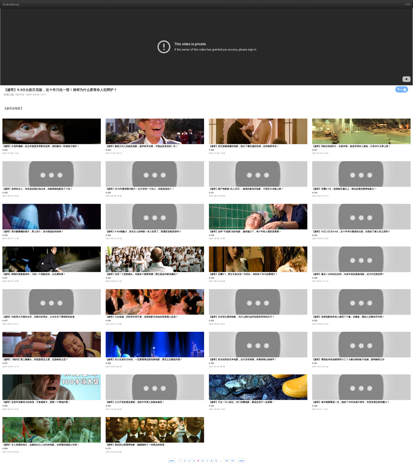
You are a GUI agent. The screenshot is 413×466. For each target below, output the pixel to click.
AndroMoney (11, 4)
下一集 (402, 89)
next (241, 460)
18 (226, 460)
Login (407, 4)
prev (172, 460)
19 (232, 460)
